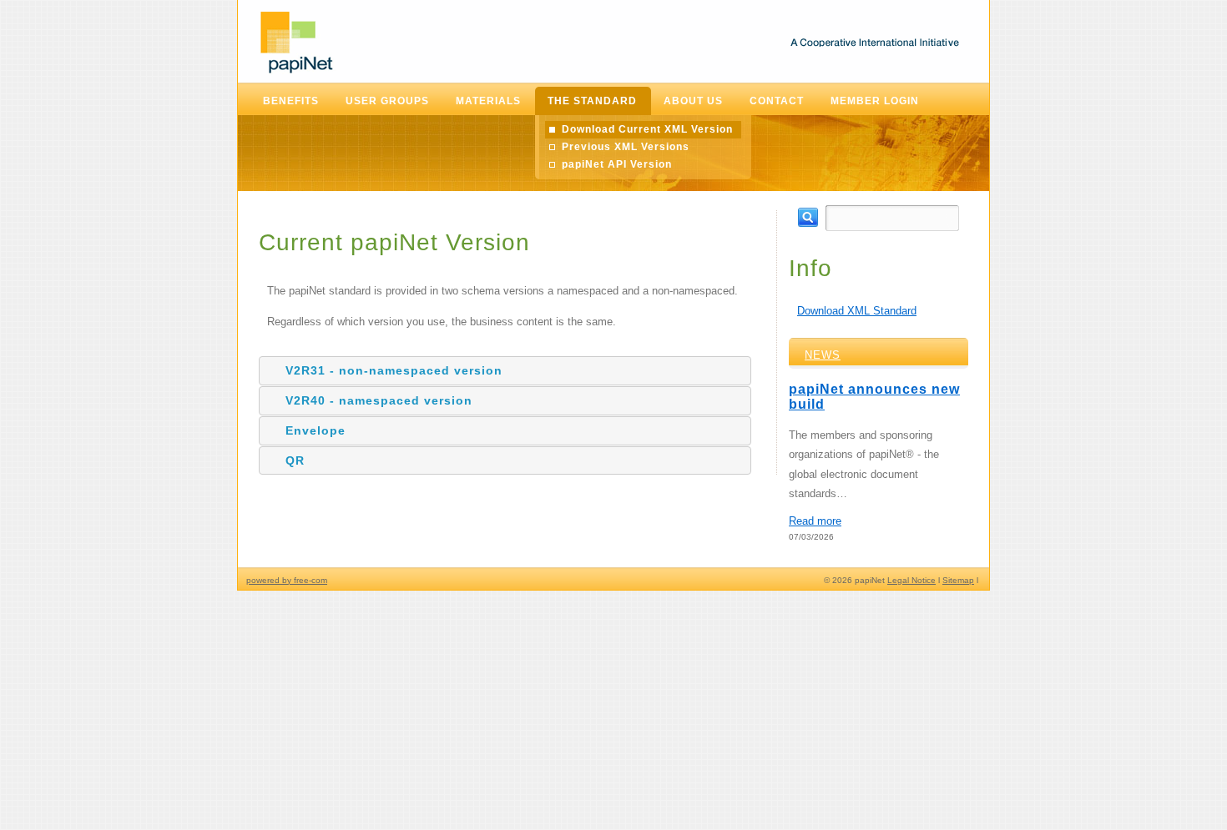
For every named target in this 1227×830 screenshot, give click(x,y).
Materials (488, 101)
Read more (815, 521)
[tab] (505, 370)
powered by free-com (286, 580)
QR (295, 460)
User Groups (387, 101)
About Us (693, 101)
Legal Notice (911, 580)
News (823, 355)
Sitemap (958, 580)
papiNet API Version (617, 164)
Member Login (875, 101)
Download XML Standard (856, 310)
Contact (777, 101)
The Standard (592, 101)
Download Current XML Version (647, 129)
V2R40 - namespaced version (378, 400)
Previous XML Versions (625, 147)
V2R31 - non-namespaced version (393, 370)
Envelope (315, 430)
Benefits (291, 101)
